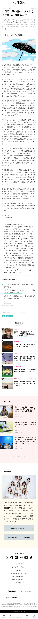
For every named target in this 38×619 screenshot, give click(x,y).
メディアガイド (19, 583)
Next (24, 456)
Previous (13, 456)
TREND (26, 617)
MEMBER (34, 617)
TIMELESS (8, 310)
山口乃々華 (13, 22)
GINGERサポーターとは (19, 528)
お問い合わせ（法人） (19, 580)
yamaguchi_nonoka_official (20, 270)
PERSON (14, 310)
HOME (3, 310)
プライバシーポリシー (19, 567)
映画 (4, 316)
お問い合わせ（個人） (19, 576)
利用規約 (19, 570)
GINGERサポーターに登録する (19, 537)
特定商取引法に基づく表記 (19, 573)
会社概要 (19, 564)
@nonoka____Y (14, 272)
